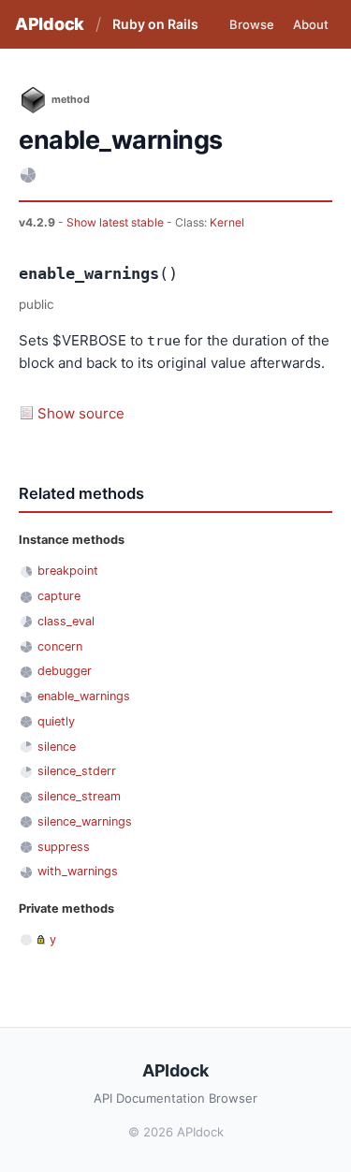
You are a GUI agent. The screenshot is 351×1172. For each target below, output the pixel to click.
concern (59, 646)
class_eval (66, 621)
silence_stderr (76, 771)
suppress (63, 847)
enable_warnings (83, 696)
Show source (80, 413)
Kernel (227, 222)
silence (56, 747)
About (311, 24)
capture (58, 596)
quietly (56, 721)
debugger (64, 671)
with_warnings (77, 871)
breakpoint (67, 571)
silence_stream (79, 796)
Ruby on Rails (155, 24)
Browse (251, 24)
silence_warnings (84, 821)
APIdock (49, 24)
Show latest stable (116, 222)
